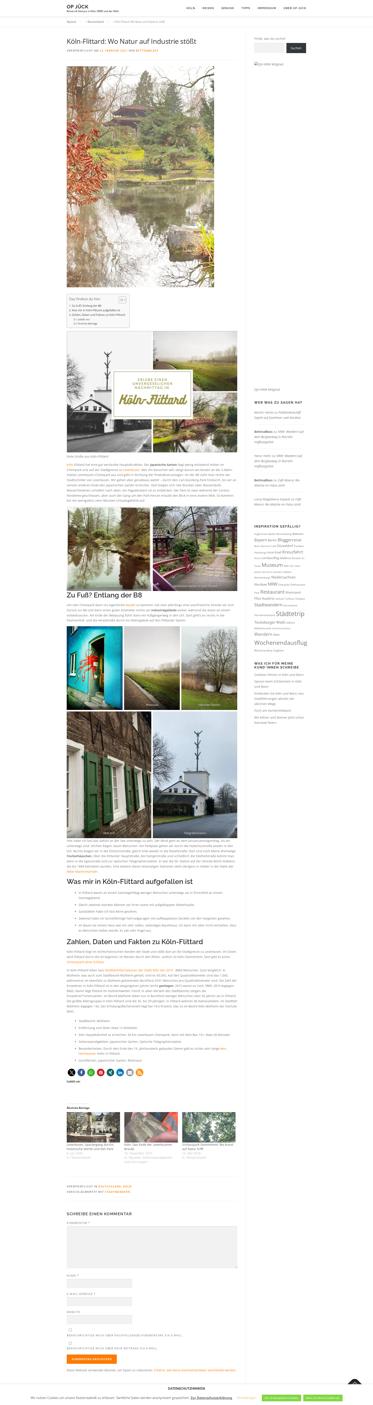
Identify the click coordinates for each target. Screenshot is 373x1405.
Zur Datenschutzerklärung (211, 1398)
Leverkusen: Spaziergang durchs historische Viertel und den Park (90, 1147)
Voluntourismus (281, 628)
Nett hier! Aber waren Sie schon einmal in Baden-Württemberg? (277, 571)
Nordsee (260, 584)
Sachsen (279, 598)
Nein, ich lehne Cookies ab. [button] (323, 1398)
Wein (276, 635)
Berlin (272, 540)
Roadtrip (268, 598)
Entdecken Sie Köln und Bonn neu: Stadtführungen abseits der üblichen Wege (279, 698)
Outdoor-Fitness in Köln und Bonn (279, 675)
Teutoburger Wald (269, 622)
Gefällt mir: (84, 319)
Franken (299, 546)
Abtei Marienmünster (82, 871)
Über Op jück (294, 8)
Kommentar (78, 1223)
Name (73, 1275)
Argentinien (260, 534)
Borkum (265, 546)
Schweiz (300, 598)
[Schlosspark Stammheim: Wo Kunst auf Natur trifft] (208, 1127)
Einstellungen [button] (246, 1398)
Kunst (257, 558)
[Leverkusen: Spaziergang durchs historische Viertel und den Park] (93, 1127)
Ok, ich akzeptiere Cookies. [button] (281, 1398)
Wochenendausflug (280, 642)
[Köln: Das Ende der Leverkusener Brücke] (151, 1127)
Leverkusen (131, 470)
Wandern (263, 634)
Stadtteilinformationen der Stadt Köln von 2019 (139, 970)
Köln (190, 8)
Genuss (227, 8)
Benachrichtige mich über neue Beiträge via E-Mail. (112, 1348)
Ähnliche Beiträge (87, 323)
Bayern (260, 539)
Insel (278, 552)
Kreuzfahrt (292, 552)
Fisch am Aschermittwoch (272, 710)
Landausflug (270, 558)
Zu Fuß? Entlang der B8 (86, 306)
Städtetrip (290, 613)
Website (73, 1312)
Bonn (257, 546)
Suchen (296, 48)
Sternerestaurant (264, 615)
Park (256, 592)
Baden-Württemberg (279, 534)
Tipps (245, 8)
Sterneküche (290, 605)
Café (273, 546)
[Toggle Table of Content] (120, 299)
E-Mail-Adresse (81, 1294)
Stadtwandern (117, 1192)
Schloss (289, 598)
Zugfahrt (278, 650)
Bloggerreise (290, 539)
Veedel (130, 605)
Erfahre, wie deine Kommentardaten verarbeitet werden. (195, 1370)
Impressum (267, 8)
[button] (71, 1072)
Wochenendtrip (263, 650)
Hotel (270, 552)
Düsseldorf (285, 546)
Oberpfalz (283, 584)
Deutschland (109, 1186)
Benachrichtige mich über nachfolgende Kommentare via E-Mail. (125, 1335)
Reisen (208, 8)
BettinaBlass (147, 50)
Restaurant (272, 591)
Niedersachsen (283, 577)
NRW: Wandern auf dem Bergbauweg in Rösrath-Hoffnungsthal (278, 437)
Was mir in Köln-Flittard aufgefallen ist (96, 310)
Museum (272, 564)
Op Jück (78, 6)
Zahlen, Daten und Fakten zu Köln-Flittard (98, 315)
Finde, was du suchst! (270, 38)
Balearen (297, 534)
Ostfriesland (297, 584)
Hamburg (260, 552)
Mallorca (285, 558)
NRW (272, 584)
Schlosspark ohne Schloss (85, 962)
